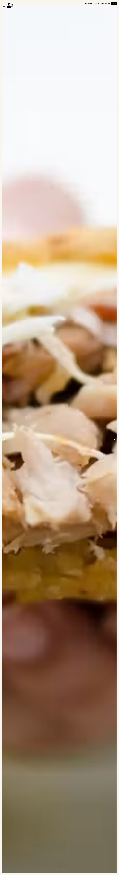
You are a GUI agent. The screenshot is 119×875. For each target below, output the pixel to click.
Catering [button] (97, 3)
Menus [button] (114, 3)
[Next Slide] (114, 439)
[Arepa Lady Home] (8, 5)
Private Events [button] (103, 3)
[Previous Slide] (5, 439)
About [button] (109, 3)
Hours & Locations (89, 3)
